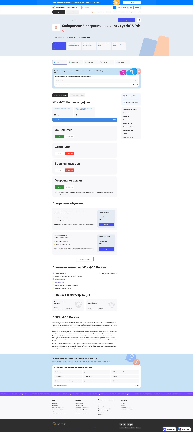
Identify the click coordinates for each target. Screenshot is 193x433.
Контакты (123, 403)
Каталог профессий (131, 12)
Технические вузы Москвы (58, 409)
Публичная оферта (76, 427)
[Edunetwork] (58, 7)
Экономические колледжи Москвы (82, 413)
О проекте (124, 400)
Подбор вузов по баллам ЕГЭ (104, 408)
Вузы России (55, 20)
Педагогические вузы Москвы (58, 411)
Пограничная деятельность (61, 235)
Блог (139, 12)
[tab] (59, 62)
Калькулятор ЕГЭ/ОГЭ (118, 12)
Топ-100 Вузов (100, 12)
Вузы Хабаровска (75, 20)
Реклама (123, 405)
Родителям (100, 414)
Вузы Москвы (55, 403)
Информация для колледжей (127, 409)
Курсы (93, 12)
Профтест (108, 12)
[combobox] (98, 8)
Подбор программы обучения (104, 410)
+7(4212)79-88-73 (109, 273)
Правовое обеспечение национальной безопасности (67, 210)
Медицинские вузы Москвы (58, 407)
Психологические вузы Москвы (59, 413)
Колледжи (78, 400)
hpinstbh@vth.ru (59, 282)
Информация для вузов (126, 407)
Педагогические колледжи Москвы (82, 411)
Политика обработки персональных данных (98, 427)
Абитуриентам (101, 412)
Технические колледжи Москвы (82, 409)
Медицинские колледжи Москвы (82, 407)
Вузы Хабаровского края (64, 20)
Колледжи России (79, 405)
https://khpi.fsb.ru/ (60, 279)
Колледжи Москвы (79, 403)
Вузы (53, 400)
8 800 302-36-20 (122, 7)
